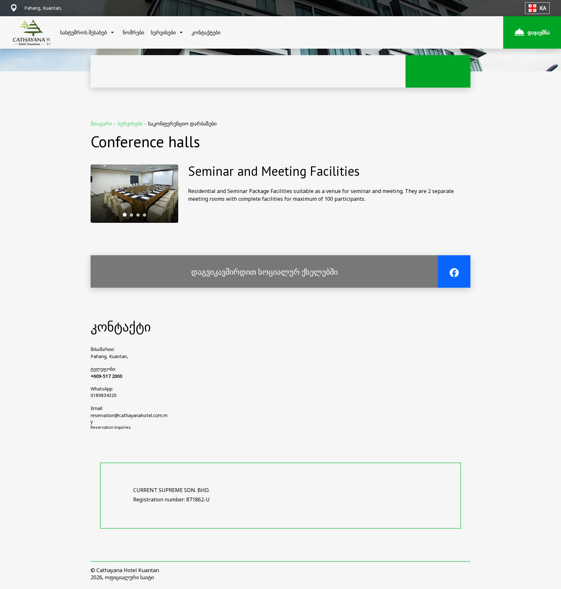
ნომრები (133, 32)
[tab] (125, 215)
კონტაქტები (206, 32)
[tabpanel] (134, 193)
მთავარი (102, 123)
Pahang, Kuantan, (109, 356)
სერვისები (131, 123)
